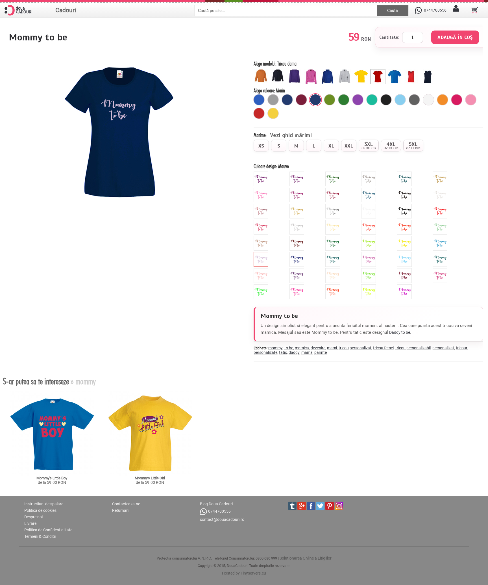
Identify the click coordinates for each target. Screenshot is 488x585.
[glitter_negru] (405, 190)
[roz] (470, 99)
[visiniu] (301, 99)
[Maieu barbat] (428, 71)
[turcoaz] (372, 99)
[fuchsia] (456, 99)
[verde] (343, 99)
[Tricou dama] (378, 71)
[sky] (405, 254)
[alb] (428, 99)
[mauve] (262, 254)
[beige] (333, 222)
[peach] (262, 270)
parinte (320, 352)
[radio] (261, 145)
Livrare (30, 523)
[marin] (315, 99)
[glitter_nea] (441, 190)
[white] (369, 206)
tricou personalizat (355, 348)
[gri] (273, 99)
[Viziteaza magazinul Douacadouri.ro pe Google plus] (301, 506)
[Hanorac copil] (262, 71)
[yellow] (405, 238)
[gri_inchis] (414, 99)
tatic (283, 352)
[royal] (259, 99)
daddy (294, 352)
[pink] (262, 222)
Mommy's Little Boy (51, 478)
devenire (318, 348)
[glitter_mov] (262, 174)
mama (307, 352)
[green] (369, 238)
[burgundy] (405, 270)
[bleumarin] (287, 99)
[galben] (273, 113)
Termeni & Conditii (40, 536)
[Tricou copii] (362, 71)
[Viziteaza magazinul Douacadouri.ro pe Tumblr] (292, 506)
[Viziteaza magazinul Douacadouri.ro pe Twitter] (320, 506)
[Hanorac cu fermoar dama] (312, 71)
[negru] (386, 99)
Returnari (120, 510)
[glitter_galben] (441, 174)
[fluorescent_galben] (369, 286)
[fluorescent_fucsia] (441, 270)
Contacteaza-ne (126, 504)
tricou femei (383, 348)
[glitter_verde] (333, 174)
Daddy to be (399, 332)
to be (288, 348)
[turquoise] (333, 254)
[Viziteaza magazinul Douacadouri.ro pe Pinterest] (329, 506)
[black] (405, 206)
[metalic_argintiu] (333, 206)
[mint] (441, 222)
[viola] (297, 270)
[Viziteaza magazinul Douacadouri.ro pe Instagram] (339, 506)
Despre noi (33, 517)
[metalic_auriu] (297, 206)
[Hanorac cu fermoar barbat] (345, 71)
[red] (441, 206)
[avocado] (329, 99)
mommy (275, 348)
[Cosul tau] (474, 10)
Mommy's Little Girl (150, 478)
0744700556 (219, 511)
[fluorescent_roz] (297, 286)
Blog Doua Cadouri (216, 504)
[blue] (441, 238)
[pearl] (333, 270)
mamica (302, 348)
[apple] (369, 270)
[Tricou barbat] (395, 71)
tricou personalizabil (413, 348)
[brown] (297, 238)
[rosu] (259, 113)
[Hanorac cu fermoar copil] (278, 71)
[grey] (297, 222)
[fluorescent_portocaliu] (333, 286)
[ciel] (400, 99)
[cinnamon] (262, 238)
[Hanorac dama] (295, 71)
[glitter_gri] (369, 174)
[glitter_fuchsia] (297, 190)
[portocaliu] (442, 99)
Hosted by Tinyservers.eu (244, 573)
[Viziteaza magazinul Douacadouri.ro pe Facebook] (311, 506)
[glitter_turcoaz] (405, 174)
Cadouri (65, 10)
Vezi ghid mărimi (291, 136)
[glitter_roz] (262, 190)
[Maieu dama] (412, 71)
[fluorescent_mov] (405, 286)
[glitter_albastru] (369, 190)
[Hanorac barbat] (328, 71)
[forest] (333, 238)
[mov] (357, 99)
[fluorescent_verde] (262, 286)
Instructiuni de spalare (43, 504)
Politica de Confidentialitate (48, 530)
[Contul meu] (455, 10)
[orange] (405, 222)
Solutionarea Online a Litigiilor (306, 558)
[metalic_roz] (262, 206)
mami (332, 348)
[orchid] (369, 254)
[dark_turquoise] (441, 254)
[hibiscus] (369, 222)
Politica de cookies (40, 510)
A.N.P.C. (205, 558)
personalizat (443, 348)
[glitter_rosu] (333, 190)
